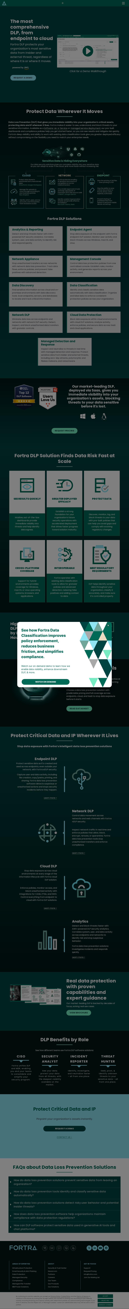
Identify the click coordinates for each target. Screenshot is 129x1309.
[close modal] (108, 625)
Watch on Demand (45, 682)
